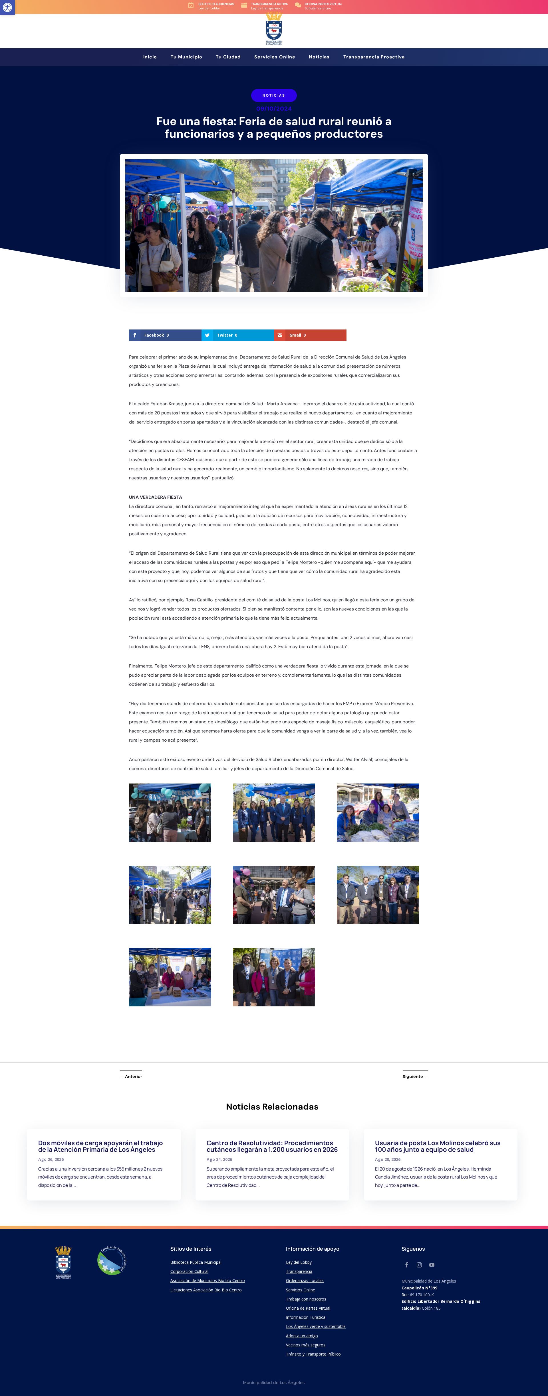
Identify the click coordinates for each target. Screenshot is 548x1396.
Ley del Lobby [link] (299, 1262)
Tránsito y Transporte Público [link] (313, 1354)
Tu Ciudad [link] (228, 57)
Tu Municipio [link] (186, 57)
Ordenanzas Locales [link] (305, 1280)
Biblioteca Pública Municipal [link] (195, 1262)
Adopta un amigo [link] (302, 1335)
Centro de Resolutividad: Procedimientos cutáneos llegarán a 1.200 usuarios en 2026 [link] (272, 1146)
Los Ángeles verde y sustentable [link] (316, 1326)
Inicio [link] (150, 57)
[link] (7, 7)
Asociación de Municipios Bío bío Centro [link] (207, 1280)
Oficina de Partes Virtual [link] (308, 1308)
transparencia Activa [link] (269, 4)
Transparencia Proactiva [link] (374, 57)
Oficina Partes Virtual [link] (323, 4)
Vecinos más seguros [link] (305, 1345)
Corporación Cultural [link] (189, 1271)
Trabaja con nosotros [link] (306, 1299)
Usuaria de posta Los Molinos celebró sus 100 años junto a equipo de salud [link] (438, 1146)
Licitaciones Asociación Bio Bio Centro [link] (206, 1290)
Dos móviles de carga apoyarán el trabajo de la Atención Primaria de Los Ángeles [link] (100, 1146)
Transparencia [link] (299, 1271)
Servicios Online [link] (274, 57)
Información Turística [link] (305, 1317)
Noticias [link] (319, 57)
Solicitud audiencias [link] (216, 4)
